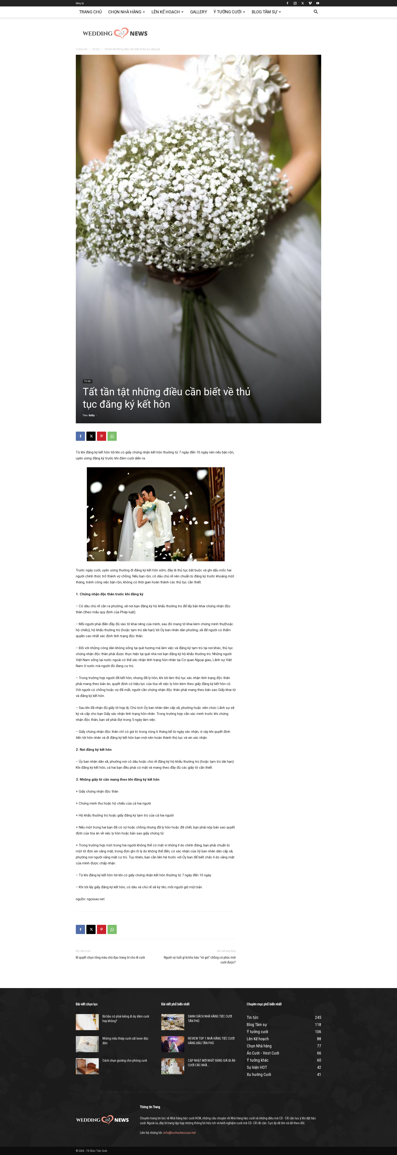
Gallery (198, 11)
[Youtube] (317, 3)
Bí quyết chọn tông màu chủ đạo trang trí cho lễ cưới (110, 957)
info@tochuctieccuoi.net (179, 1133)
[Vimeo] (310, 3)
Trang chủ (90, 11)
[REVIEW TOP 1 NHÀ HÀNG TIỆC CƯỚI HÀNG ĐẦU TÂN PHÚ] (172, 1044)
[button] (315, 12)
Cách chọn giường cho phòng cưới (124, 1060)
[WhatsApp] (112, 436)
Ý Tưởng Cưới (227, 11)
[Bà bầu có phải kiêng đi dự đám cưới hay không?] (87, 1022)
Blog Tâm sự (264, 11)
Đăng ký (80, 3)
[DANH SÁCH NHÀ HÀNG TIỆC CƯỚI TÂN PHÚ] (172, 1022)
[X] (302, 3)
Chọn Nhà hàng (124, 11)
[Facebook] (287, 3)
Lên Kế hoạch (166, 11)
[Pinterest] (101, 436)
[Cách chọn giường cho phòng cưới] (87, 1066)
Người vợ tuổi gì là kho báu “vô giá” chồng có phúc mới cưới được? (200, 959)
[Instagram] (295, 3)
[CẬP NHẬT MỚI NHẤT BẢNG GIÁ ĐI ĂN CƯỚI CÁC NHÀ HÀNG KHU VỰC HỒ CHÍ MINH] (172, 1066)
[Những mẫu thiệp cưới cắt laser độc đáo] (87, 1044)
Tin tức (96, 49)
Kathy (92, 415)
